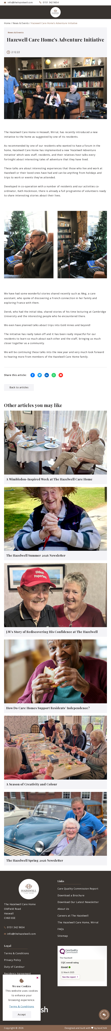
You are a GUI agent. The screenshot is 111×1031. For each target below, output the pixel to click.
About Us (63, 908)
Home (7, 23)
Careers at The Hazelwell (73, 915)
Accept (22, 1014)
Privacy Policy (12, 960)
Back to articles (18, 387)
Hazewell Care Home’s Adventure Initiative (54, 23)
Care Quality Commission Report (78, 888)
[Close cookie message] (37, 977)
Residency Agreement (17, 973)
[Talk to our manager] (104, 1014)
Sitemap (63, 935)
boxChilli (102, 1028)
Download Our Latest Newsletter (78, 902)
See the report (69, 977)
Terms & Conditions (16, 953)
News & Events (21, 23)
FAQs (61, 929)
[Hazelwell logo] (55, 12)
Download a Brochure (71, 895)
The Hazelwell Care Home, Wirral (78, 922)
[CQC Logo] (69, 954)
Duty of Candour (14, 966)
